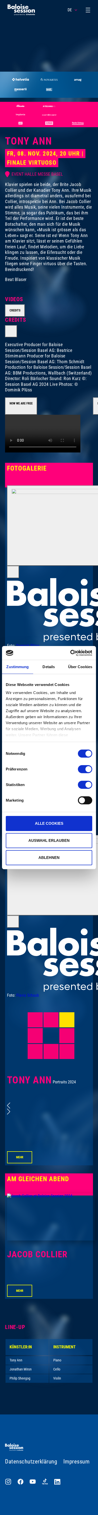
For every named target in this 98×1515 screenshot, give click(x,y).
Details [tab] (48, 667)
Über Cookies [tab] (80, 667)
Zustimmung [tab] (17, 667)
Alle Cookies (49, 823)
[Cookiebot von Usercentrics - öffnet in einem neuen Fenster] (70, 653)
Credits (15, 310)
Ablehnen (49, 857)
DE (70, 10)
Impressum (76, 1461)
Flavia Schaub (27, 995)
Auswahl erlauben (49, 840)
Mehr (19, 1157)
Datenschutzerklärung (31, 1461)
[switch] (85, 769)
